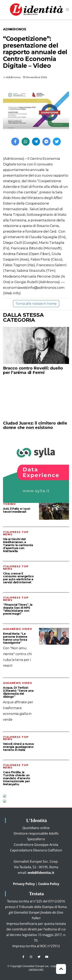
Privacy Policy (24, 884)
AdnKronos (14, 29)
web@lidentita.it (41, 872)
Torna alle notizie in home (36, 304)
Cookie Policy (48, 884)
